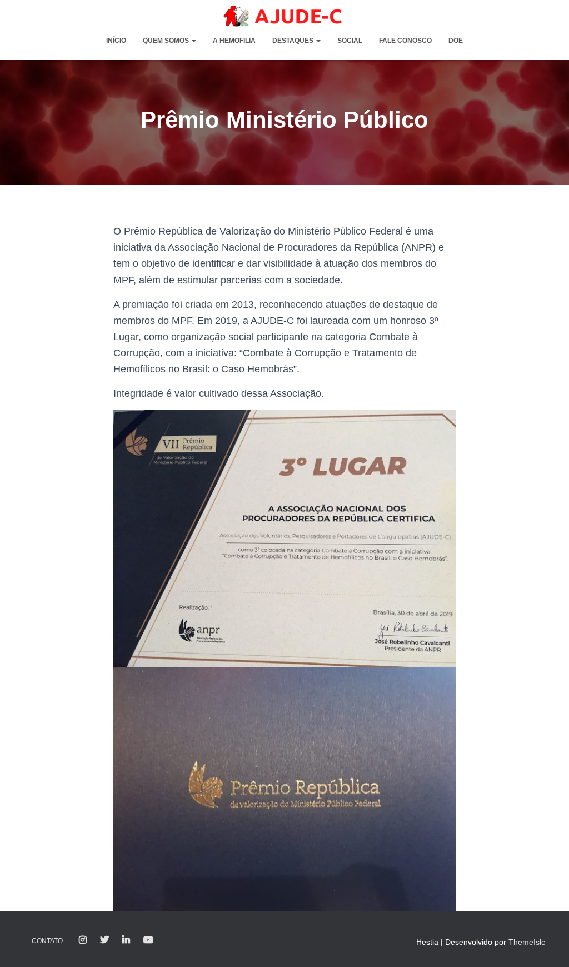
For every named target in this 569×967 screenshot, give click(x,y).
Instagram (82, 940)
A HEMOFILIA (234, 40)
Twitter (104, 940)
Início (116, 40)
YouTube (148, 940)
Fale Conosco (405, 40)
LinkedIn (126, 940)
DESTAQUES (293, 40)
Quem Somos (167, 40)
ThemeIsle (527, 942)
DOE (455, 40)
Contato (47, 941)
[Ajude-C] (284, 16)
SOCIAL (349, 40)
